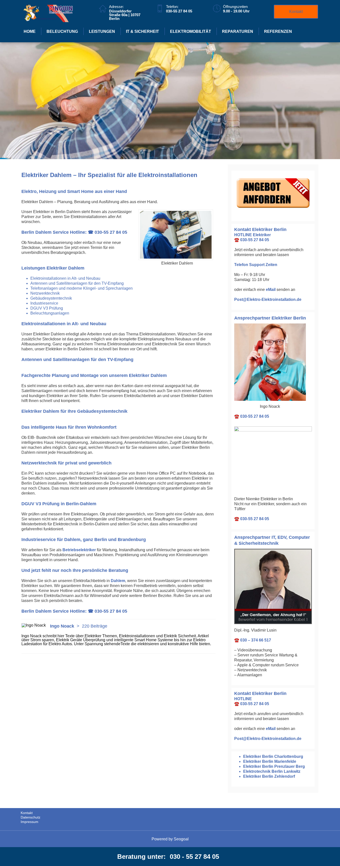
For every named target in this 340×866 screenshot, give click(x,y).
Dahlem (118, 581)
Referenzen (278, 31)
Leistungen (102, 31)
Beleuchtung (62, 31)
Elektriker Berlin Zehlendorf (269, 776)
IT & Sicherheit (142, 31)
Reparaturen (237, 31)
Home (30, 31)
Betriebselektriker (79, 550)
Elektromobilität (190, 31)
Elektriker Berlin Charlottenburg (273, 756)
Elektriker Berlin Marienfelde (269, 761)
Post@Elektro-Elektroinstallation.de (267, 299)
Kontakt (296, 11)
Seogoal (181, 839)
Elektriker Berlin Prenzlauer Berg (274, 766)
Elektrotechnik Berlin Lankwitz (271, 771)
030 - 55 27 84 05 (194, 856)
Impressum (29, 822)
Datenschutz (30, 817)
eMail (271, 289)
